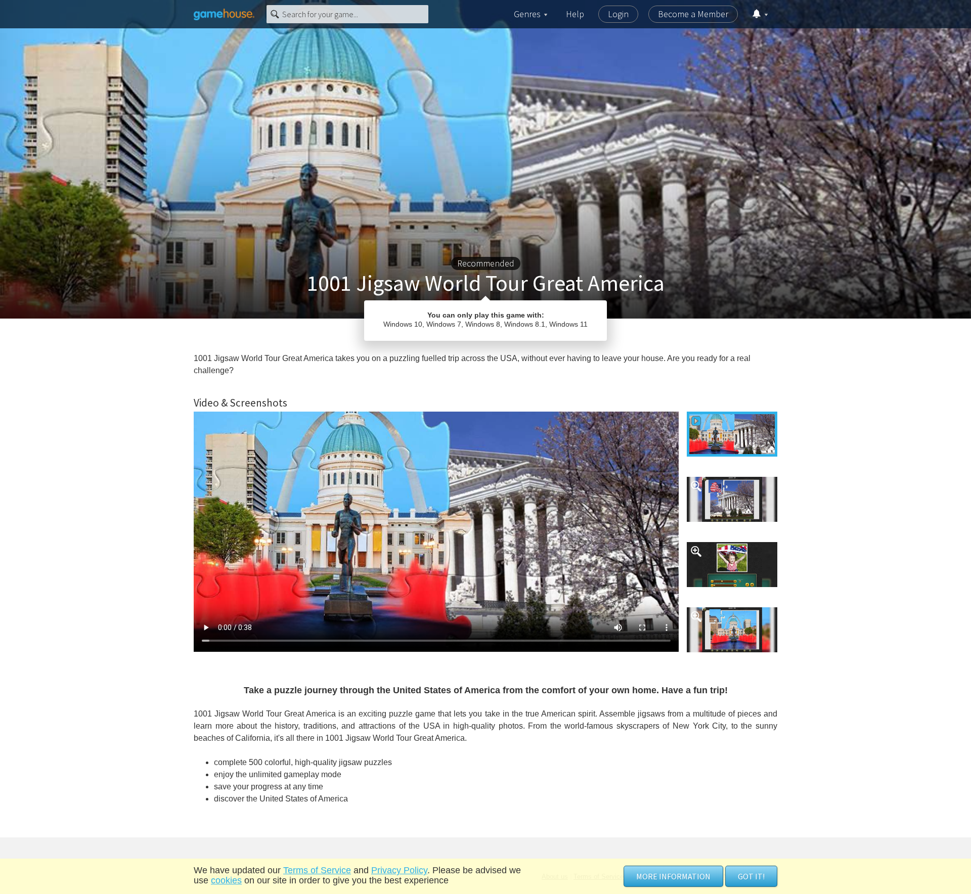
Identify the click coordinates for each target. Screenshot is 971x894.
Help (575, 14)
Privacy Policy (399, 870)
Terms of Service (317, 870)
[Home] (224, 14)
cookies (226, 880)
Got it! (751, 876)
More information (673, 876)
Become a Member (693, 14)
